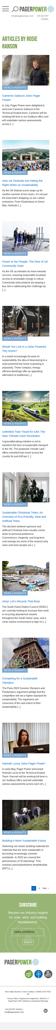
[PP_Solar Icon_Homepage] (29, 971)
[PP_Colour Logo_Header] (37, 7)
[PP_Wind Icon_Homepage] (38, 971)
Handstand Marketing (40, 1001)
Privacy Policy (12, 998)
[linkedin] (46, 1011)
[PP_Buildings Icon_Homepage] (48, 971)
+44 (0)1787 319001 (13, 1009)
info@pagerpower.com (22, 16)
